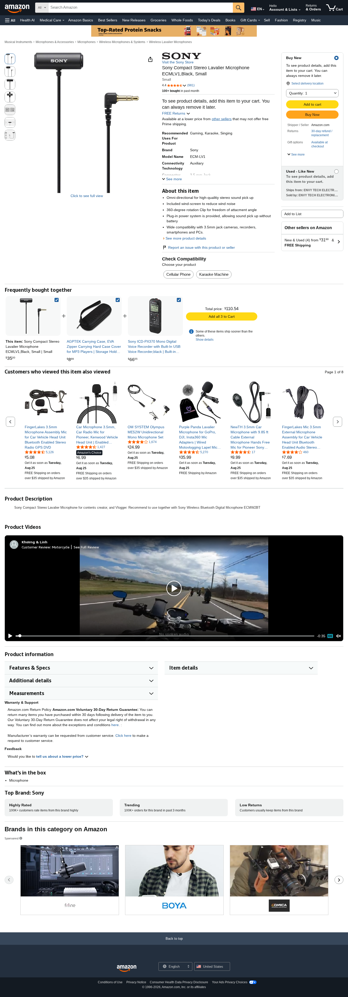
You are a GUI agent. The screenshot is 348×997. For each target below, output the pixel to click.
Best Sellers (107, 20)
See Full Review (86, 547)
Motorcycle (61, 547)
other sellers (222, 119)
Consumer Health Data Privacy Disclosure (179, 982)
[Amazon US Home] (126, 968)
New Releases (133, 20)
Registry (299, 20)
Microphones (86, 42)
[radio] (10, 59)
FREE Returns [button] (174, 113)
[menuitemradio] (330, 636)
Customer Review (36, 547)
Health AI (27, 20)
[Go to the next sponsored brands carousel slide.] (339, 880)
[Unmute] (338, 636)
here (115, 725)
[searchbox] (140, 7)
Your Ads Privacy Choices (229, 982)
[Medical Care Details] (63, 20)
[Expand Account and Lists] (300, 9)
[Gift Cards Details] (259, 20)
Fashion (281, 20)
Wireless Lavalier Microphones (170, 42)
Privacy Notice (136, 982)
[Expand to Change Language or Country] (263, 9)
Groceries (158, 20)
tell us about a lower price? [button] (60, 756)
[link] (94, 316)
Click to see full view (87, 196)
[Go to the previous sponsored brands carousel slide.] (9, 880)
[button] (10, 20)
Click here (123, 735)
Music (316, 20)
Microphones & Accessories (55, 42)
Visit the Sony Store (178, 62)
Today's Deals (209, 20)
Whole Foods (182, 20)
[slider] (165, 635)
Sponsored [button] (12, 838)
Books (230, 20)
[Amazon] (17, 7)
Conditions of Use (110, 982)
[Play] (9, 636)
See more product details (186, 238)
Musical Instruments (18, 42)
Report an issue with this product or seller (201, 247)
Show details (204, 339)
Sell (267, 20)
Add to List (292, 214)
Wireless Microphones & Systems (122, 42)
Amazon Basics (80, 20)
